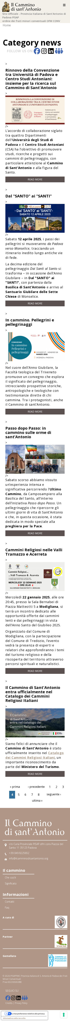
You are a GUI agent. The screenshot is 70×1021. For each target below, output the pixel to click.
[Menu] (64, 5)
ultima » (37, 801)
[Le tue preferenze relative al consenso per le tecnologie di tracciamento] (63, 1014)
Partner (8, 936)
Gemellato (9, 956)
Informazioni (16, 894)
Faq (7, 907)
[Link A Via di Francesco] (61, 939)
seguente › (54, 794)
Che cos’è (10, 877)
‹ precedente (36, 787)
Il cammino (14, 870)
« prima (15, 787)
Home (7, 25)
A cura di (8, 917)
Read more (35, 179)
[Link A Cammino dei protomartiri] (57, 958)
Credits (8, 1003)
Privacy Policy (21, 1003)
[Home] (22, 6)
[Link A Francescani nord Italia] (61, 919)
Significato (11, 883)
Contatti (9, 901)
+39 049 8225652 (19, 853)
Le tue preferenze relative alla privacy (28, 1014)
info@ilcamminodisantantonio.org (28, 858)
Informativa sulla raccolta (14, 1018)
